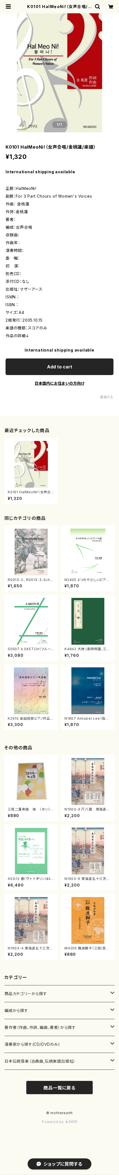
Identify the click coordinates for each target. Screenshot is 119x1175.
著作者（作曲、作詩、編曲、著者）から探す (40, 1027)
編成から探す (16, 1010)
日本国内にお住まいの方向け (59, 383)
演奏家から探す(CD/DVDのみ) (32, 1044)
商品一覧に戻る (59, 1088)
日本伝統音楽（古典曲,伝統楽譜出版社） (40, 1061)
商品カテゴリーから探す (25, 993)
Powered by (53, 1122)
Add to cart (59, 367)
